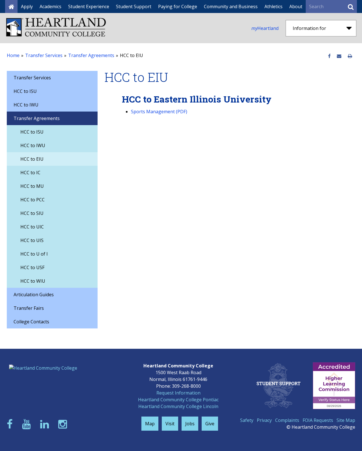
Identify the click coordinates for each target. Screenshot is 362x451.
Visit (169, 424)
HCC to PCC (32, 200)
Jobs (190, 424)
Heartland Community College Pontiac (178, 399)
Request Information (178, 393)
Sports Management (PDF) (159, 111)
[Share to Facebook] (329, 56)
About (295, 6)
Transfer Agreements (91, 55)
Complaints (287, 420)
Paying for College (177, 6)
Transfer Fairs (29, 308)
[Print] (350, 56)
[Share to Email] (339, 56)
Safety (246, 420)
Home (13, 55)
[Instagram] (64, 424)
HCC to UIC (32, 227)
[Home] (11, 6)
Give (209, 424)
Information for (309, 28)
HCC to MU (32, 186)
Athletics (273, 6)
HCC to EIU (32, 159)
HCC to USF (32, 267)
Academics (50, 6)
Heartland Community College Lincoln (178, 406)
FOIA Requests (318, 420)
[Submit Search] (350, 6)
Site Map (346, 420)
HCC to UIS (32, 240)
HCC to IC (30, 172)
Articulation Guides (34, 294)
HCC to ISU (25, 91)
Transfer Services (44, 55)
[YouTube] (27, 424)
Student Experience (88, 6)
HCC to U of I (34, 254)
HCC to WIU (32, 281)
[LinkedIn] (45, 424)
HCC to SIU (32, 213)
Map (150, 424)
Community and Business (231, 6)
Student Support (133, 6)
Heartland (265, 28)
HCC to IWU (26, 105)
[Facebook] (11, 424)
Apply (27, 6)
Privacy (264, 420)
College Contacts (31, 322)
